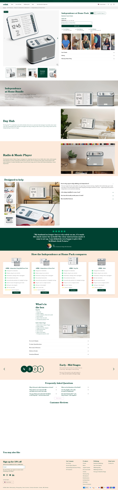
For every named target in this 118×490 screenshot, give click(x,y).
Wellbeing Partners (98, 469)
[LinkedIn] (13, 475)
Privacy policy (19, 487)
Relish (8, 487)
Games (84, 471)
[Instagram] (7, 475)
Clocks (84, 463)
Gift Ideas (85, 482)
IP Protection (69, 469)
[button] (108, 4)
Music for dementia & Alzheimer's (22, 7)
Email (5, 467)
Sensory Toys (86, 473)
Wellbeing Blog (97, 467)
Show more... (59, 398)
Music (84, 465)
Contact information (34, 487)
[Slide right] (57, 38)
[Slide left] (4, 38)
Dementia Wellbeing (98, 463)
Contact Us (111, 463)
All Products (10, 7)
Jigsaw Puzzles (86, 467)
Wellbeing (96, 461)
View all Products (87, 484)
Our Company (69, 461)
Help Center (111, 461)
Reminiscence (86, 478)
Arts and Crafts (86, 469)
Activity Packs (86, 480)
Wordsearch (86, 476)
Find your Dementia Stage (100, 471)
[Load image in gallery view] (11, 73)
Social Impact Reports (71, 465)
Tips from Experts (98, 465)
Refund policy (12, 487)
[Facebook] (4, 475)
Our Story (68, 463)
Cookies (40, 487)
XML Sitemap (45, 487)
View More (16, 292)
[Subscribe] (24, 467)
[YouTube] (10, 475)
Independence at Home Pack (75, 13)
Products (85, 461)
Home (4, 7)
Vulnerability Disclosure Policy (73, 467)
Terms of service (25, 487)
